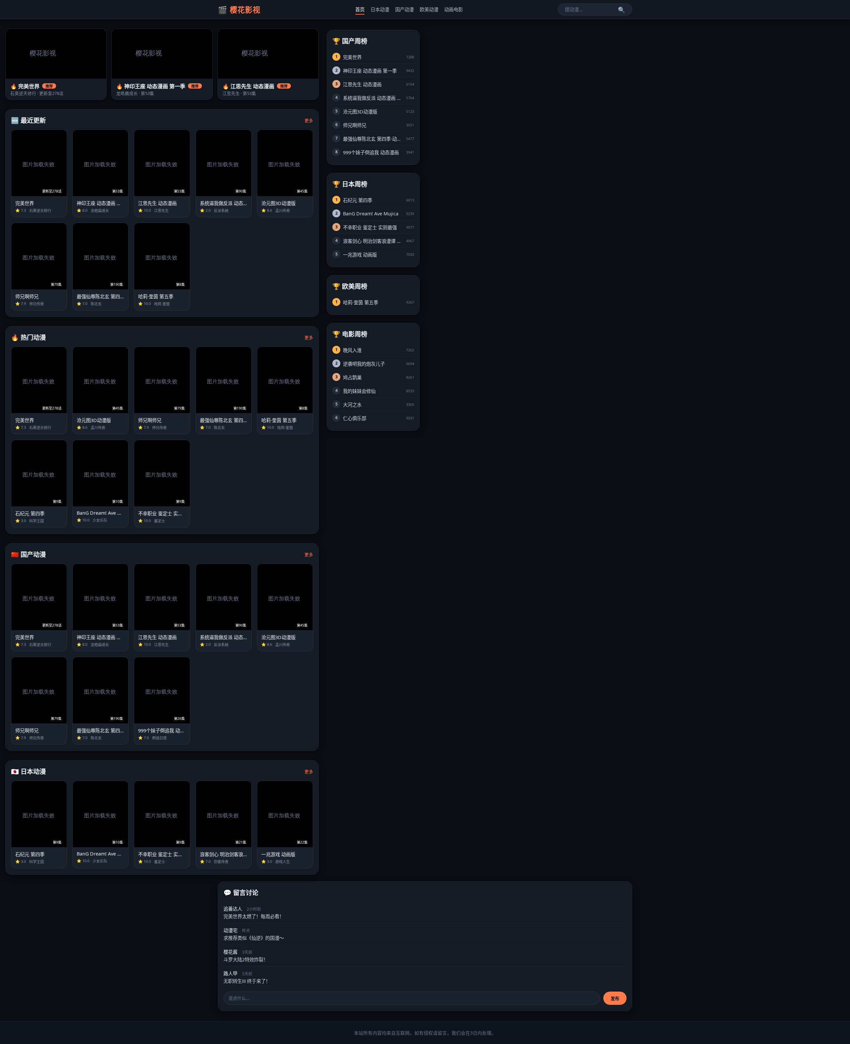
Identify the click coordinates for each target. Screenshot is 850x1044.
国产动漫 (404, 9)
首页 (360, 9)
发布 (615, 999)
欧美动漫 (429, 9)
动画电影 (453, 9)
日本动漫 (380, 9)
